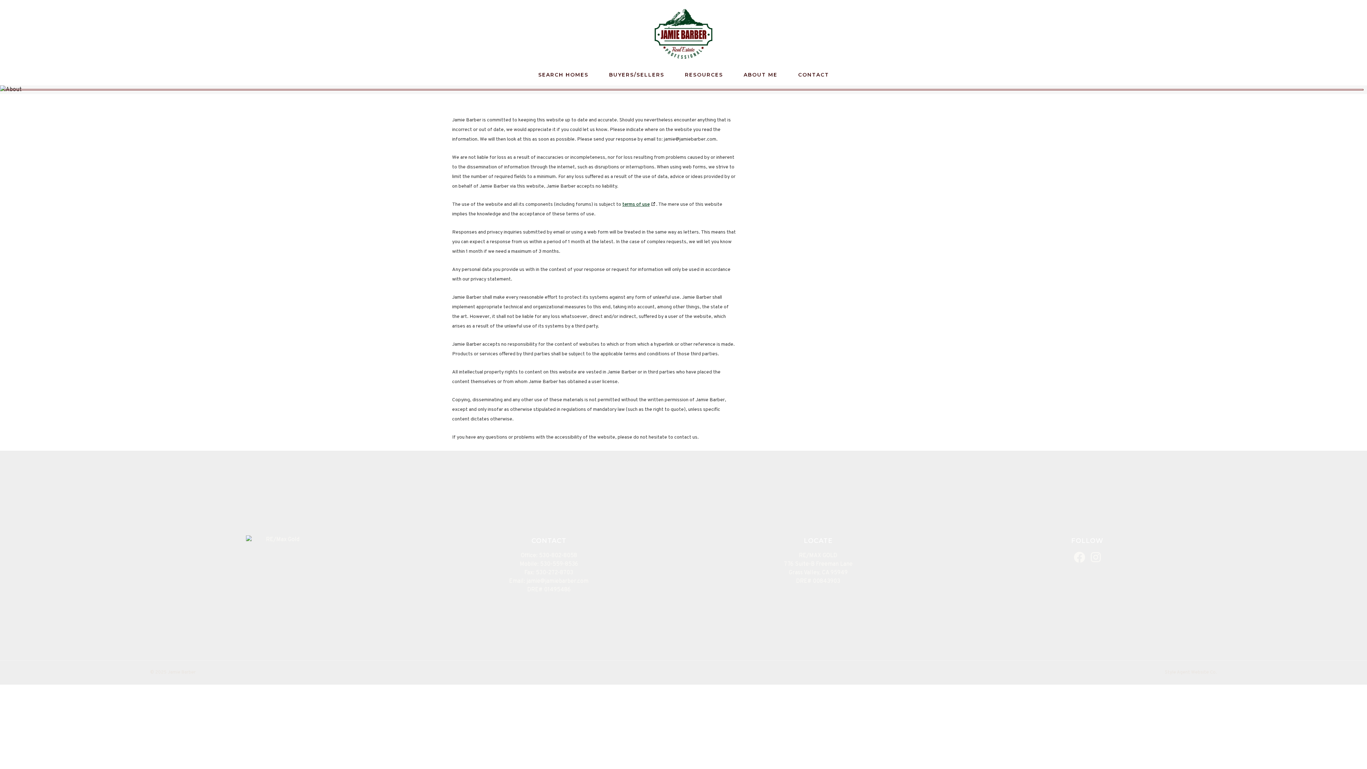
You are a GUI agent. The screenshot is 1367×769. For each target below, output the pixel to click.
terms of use (636, 205)
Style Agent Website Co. (1191, 672)
